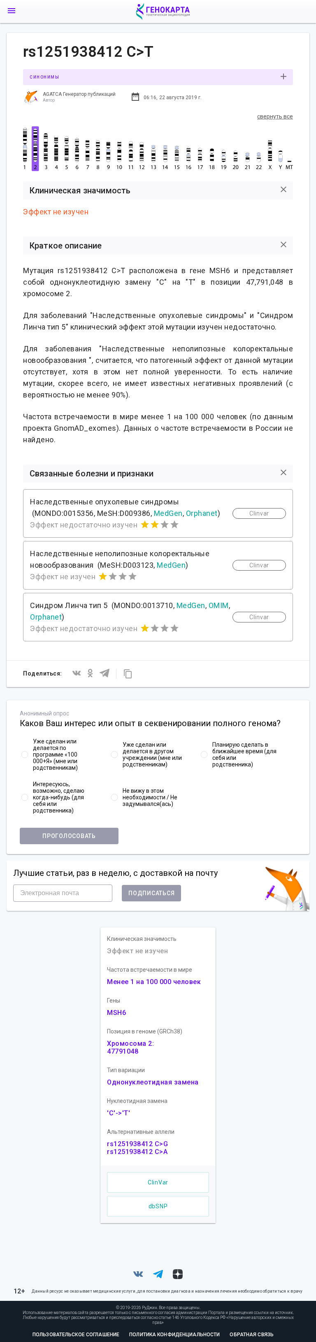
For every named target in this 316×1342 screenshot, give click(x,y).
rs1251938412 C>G (137, 1144)
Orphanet (202, 513)
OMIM (219, 605)
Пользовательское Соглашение (76, 1334)
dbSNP (158, 1206)
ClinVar (158, 1182)
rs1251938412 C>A (137, 1152)
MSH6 (116, 1013)
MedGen (168, 513)
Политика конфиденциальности (174, 1334)
